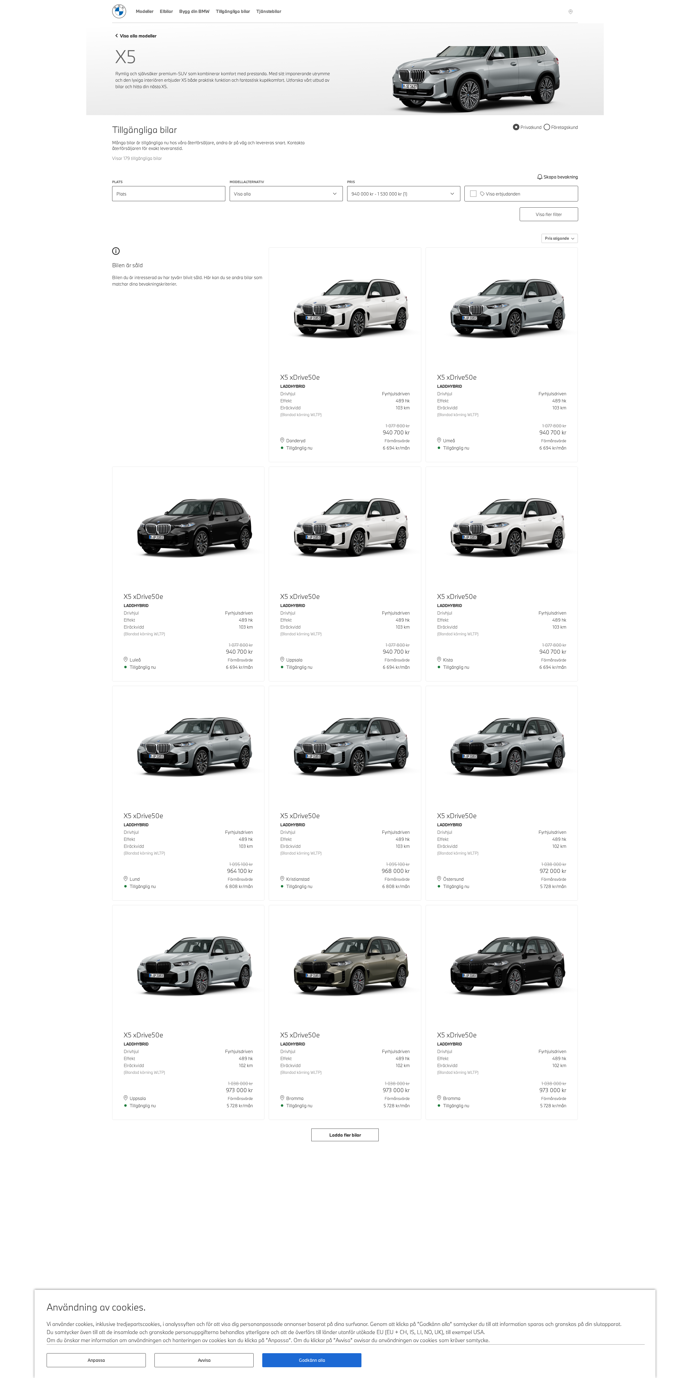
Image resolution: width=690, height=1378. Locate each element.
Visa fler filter (549, 214)
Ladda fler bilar (345, 1135)
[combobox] (286, 193)
